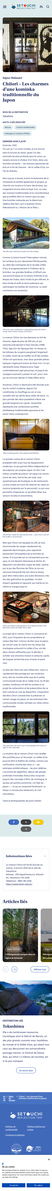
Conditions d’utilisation (15, 1135)
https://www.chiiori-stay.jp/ (19, 884)
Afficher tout (40, 969)
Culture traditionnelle (25, 127)
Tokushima (8, 115)
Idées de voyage (12, 1098)
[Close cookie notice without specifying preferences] (49, 1159)
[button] (13, 822)
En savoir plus (26, 1070)
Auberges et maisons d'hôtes (17, 133)
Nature (8, 127)
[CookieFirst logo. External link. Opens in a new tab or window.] (3, 1164)
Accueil (4, 1098)
